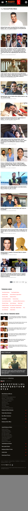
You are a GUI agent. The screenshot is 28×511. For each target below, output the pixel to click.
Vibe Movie (4, 405)
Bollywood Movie (7, 410)
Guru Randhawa (5, 309)
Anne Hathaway (13, 303)
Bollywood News (13, 296)
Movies (3, 381)
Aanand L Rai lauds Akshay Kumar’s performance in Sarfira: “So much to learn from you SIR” (13, 118)
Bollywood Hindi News (6, 441)
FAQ (9, 462)
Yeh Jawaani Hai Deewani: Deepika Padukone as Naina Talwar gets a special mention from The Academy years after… (17, 334)
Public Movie (6, 413)
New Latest (6, 446)
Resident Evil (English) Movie (7, 407)
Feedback (17, 461)
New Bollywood (7, 393)
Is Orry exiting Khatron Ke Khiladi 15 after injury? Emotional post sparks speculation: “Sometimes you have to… (17, 317)
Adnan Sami (20, 303)
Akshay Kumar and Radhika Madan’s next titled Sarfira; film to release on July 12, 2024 (14, 187)
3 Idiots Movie (12, 309)
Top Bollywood (7, 443)
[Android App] (10, 465)
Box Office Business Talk (6, 434)
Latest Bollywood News (6, 298)
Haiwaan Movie (5, 402)
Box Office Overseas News (7, 435)
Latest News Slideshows (6, 437)
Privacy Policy (11, 461)
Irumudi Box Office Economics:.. (19, 301)
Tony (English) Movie (15, 292)
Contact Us (22, 461)
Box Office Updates (5, 433)
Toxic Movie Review (5, 292)
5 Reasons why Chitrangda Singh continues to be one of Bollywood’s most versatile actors (17, 323)
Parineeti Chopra (5, 303)
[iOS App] (12, 465)
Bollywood (7, 449)
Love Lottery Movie (5, 406)
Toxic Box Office (5, 296)
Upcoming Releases (6, 438)
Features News (15, 298)
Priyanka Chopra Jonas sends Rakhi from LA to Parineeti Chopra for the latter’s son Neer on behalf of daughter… (17, 346)
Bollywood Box (6, 421)
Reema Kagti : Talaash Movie (15, 307)
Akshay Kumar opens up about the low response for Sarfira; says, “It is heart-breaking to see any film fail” (13, 28)
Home (2, 461)
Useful (4, 452)
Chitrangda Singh (5, 307)
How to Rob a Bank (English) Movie (9, 397)
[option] (14, 364)
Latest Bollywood (7, 427)
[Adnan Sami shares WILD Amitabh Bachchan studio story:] (4, 342)
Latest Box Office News (6, 431)
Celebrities (9, 381)
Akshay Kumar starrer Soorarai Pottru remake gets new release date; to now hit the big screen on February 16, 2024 (14, 231)
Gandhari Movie (5, 294)
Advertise (6, 461)
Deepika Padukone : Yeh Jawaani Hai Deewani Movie (12, 305)
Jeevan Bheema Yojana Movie (15, 294)
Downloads (6, 455)
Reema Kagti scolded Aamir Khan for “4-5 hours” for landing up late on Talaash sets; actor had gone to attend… (17, 329)
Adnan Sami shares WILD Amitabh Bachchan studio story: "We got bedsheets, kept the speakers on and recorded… (16, 340)
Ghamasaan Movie (5, 403)
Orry (24, 307)
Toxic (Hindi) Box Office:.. (6, 301)
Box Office (6, 415)
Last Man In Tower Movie (6, 401)
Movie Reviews (5, 440)
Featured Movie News (6, 430)
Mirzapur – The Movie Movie (7, 398)
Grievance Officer (4, 462)
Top (4, 418)
